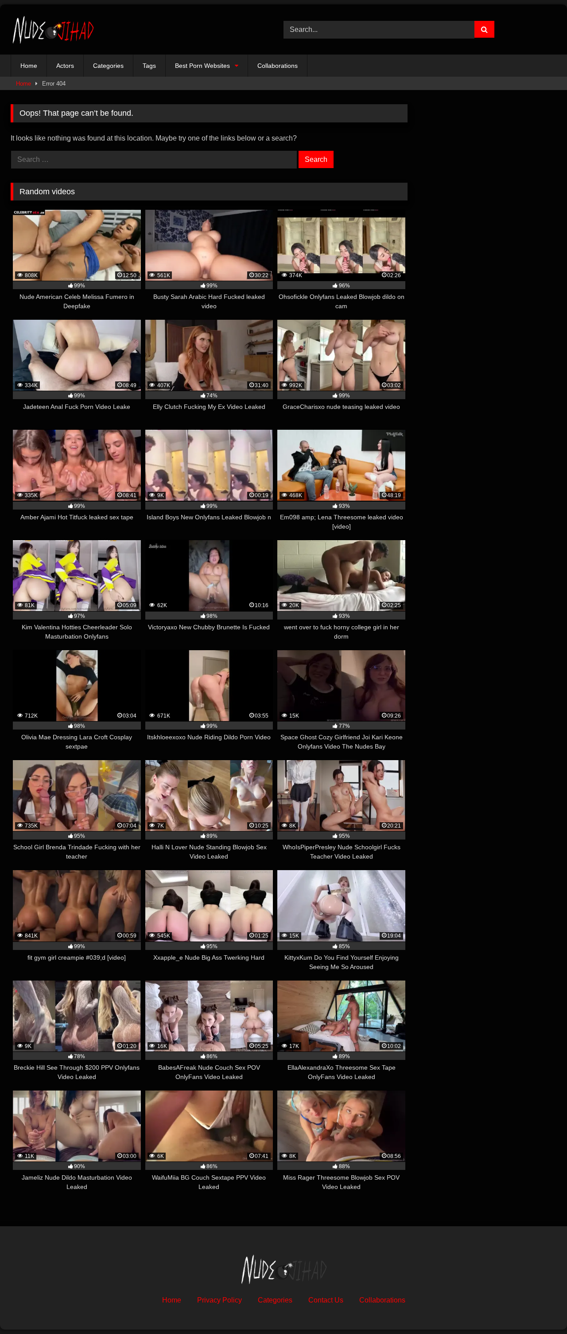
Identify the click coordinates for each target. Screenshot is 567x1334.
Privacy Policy (219, 1300)
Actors (65, 65)
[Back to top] (539, 1307)
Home (28, 65)
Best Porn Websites (202, 65)
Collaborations (277, 65)
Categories (108, 65)
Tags (149, 65)
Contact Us (325, 1300)
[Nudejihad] (53, 29)
